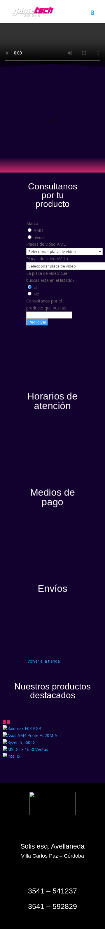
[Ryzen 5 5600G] (19, 742)
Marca (32, 223)
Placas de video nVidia (47, 258)
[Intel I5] (11, 756)
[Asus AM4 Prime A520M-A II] (32, 735)
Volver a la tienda (43, 661)
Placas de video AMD (46, 244)
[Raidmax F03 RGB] (22, 728)
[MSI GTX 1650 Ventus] (25, 749)
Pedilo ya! (37, 322)
